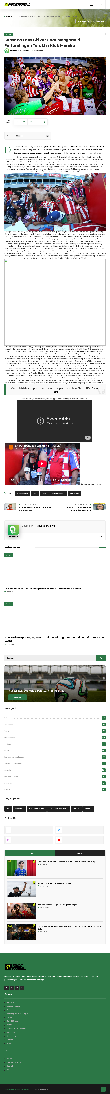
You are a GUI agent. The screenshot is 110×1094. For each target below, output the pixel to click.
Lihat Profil (14, 537)
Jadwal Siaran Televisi (13, 763)
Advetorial (8, 724)
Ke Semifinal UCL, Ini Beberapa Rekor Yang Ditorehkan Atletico (42, 588)
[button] (8, 111)
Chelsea (76, 809)
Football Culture (11, 776)
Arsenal (88, 809)
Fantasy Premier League (14, 757)
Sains (6, 731)
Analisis (7, 770)
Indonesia (19, 809)
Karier (9, 1070)
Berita (6, 750)
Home (9, 1058)
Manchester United (36, 809)
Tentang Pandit (14, 1062)
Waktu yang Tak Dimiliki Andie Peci (54, 883)
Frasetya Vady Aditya (44, 526)
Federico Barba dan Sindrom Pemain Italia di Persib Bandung (67, 862)
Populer (30, 853)
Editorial (7, 718)
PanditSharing (10, 737)
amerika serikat (58, 493)
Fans (44, 493)
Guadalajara (22, 493)
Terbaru (7, 744)
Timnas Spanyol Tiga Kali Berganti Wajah (57, 905)
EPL (8, 809)
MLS (35, 493)
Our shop (17, 697)
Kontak (10, 1066)
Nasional (8, 783)
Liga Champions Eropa (58, 809)
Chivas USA (74, 493)
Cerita (9, 16)
